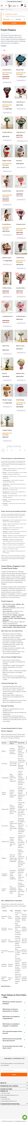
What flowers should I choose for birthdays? (12, 1002)
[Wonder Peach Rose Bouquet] (7, 248)
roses (13, 604)
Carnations (5, 531)
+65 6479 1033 (6, 1093)
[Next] (24, 450)
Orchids (4, 524)
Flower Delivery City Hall (19, 627)
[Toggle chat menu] (24, 1117)
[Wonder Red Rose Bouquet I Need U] (7, 92)
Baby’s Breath (6, 520)
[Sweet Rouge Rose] (21, 390)
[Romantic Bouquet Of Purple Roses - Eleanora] (21, 151)
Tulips (4, 551)
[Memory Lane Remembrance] (21, 336)
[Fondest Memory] (7, 122)
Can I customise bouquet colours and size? (12, 1032)
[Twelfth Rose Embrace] (21, 248)
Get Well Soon (6, 484)
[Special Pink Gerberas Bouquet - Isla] (21, 181)
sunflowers (18, 604)
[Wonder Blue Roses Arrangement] (21, 60)
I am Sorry (11, 618)
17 (20, 450)
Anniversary (5, 476)
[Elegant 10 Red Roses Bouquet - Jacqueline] (7, 151)
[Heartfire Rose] (7, 181)
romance (13, 616)
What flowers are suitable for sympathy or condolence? (11, 1025)
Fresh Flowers (8, 9)
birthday (15, 614)
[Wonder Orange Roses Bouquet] (7, 390)
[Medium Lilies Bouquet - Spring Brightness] (21, 363)
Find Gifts (14, 23)
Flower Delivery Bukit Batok (16, 625)
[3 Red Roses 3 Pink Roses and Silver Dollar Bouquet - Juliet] (21, 92)
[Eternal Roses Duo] (7, 214)
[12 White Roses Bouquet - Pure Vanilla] (7, 278)
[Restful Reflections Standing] (7, 363)
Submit (14, 1074)
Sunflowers (5, 527)
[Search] (6, 6)
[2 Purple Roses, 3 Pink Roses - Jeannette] (7, 60)
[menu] (2, 6)
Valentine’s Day (6, 491)
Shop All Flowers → (6, 986)
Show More (3, 45)
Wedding (5, 468)
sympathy (5, 618)
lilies (23, 604)
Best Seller (5, 503)
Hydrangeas (5, 539)
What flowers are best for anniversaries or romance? (10, 1010)
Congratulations (6, 480)
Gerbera (5, 535)
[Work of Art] (7, 336)
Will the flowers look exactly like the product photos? (12, 1039)
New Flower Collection (20, 618)
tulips (4, 606)
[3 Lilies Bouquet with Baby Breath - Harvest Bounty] (21, 306)
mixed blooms (11, 606)
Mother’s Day (5, 488)
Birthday (5, 472)
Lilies (4, 543)
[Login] (17, 5)
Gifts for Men (6, 620)
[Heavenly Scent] (21, 214)
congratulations (6, 616)
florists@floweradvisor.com (11, 1095)
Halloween (5, 499)
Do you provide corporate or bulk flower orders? (12, 1047)
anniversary (21, 614)
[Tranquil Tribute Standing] (7, 420)
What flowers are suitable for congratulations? (11, 1017)
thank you (19, 616)
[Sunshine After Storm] (21, 278)
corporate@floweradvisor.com (8, 1101)
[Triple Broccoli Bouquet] (21, 122)
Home (2, 9)
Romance (5, 495)
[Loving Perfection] (7, 306)
